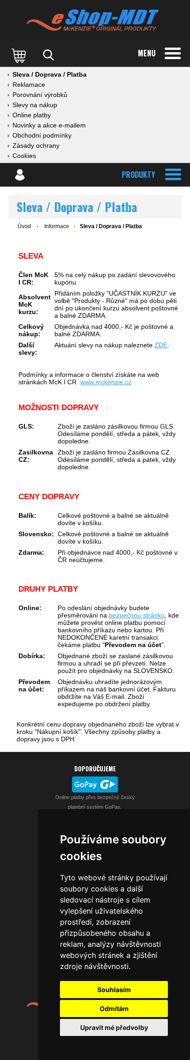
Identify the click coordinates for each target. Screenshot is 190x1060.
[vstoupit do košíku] (19, 55)
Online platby (31, 115)
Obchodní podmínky (41, 135)
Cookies (24, 155)
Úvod (24, 226)
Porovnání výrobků (39, 94)
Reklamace (28, 84)
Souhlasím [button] (114, 989)
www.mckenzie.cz (105, 382)
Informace (56, 226)
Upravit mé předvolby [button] (114, 1027)
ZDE (160, 345)
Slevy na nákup (34, 105)
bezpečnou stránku (137, 615)
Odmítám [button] (114, 1008)
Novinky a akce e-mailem (49, 125)
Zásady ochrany (35, 145)
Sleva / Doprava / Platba (49, 74)
